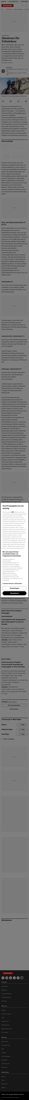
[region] (14, 550)
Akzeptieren (14, 593)
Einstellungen (14, 588)
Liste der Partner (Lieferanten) (12, 583)
